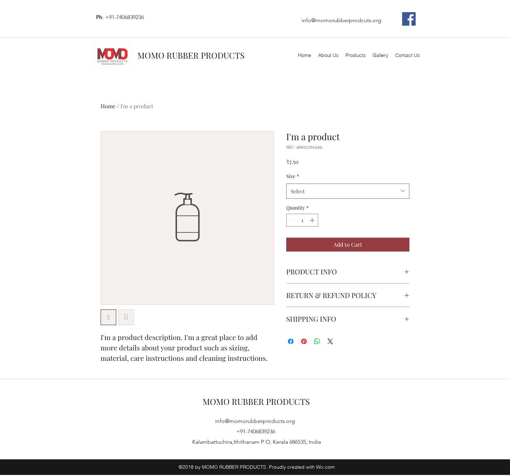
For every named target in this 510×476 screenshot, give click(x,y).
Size (292, 176)
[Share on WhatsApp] (317, 341)
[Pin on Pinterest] (304, 341)
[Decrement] (291, 220)
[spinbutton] (302, 220)
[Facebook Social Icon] (409, 19)
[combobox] (347, 191)
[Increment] (312, 220)
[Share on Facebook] (291, 341)
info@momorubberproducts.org (255, 421)
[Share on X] (330, 341)
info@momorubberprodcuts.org (341, 20)
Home (108, 106)
